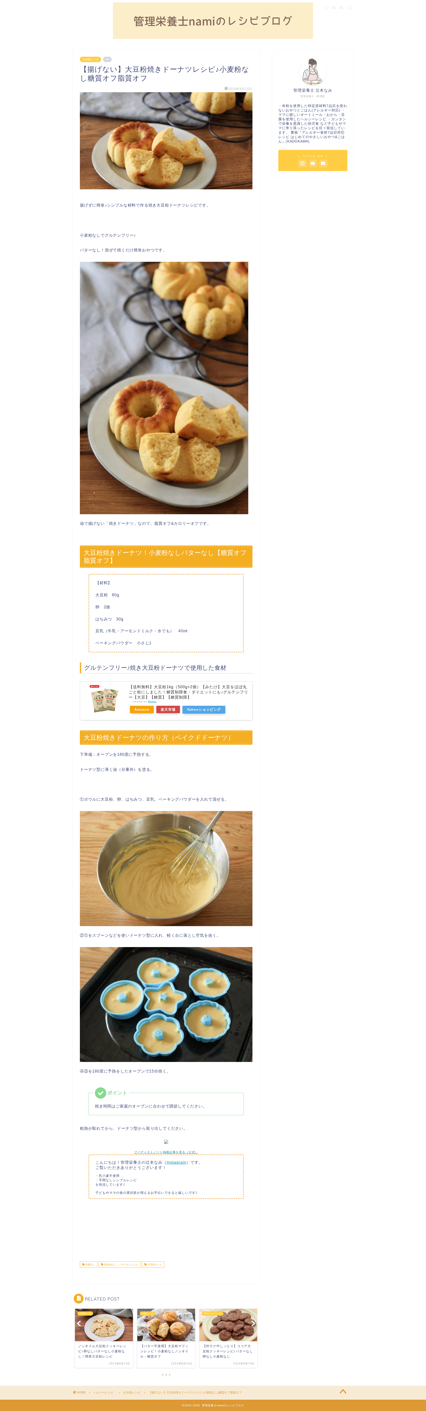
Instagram (176, 1162)
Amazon (141, 709)
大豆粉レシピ (90, 59)
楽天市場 (168, 709)
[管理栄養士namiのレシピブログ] (213, 37)
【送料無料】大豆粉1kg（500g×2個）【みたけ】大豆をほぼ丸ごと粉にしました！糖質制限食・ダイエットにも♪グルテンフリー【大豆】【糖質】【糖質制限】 (188, 692)
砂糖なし (90, 1264)
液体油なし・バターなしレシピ (121, 1264)
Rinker (152, 701)
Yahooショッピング (204, 709)
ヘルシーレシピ (105, 1392)
